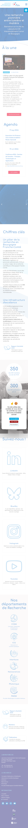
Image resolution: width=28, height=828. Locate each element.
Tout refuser (14, 421)
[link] (26, 10)
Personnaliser (14, 424)
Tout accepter (14, 419)
